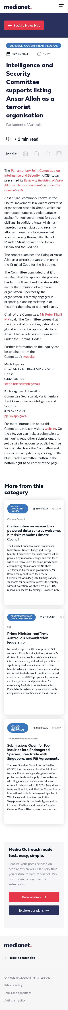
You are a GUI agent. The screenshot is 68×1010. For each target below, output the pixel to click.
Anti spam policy (15, 1000)
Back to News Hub (26, 25)
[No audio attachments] (48, 154)
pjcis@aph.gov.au (16, 415)
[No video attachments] (59, 154)
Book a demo (31, 897)
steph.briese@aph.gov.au (22, 383)
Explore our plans (31, 910)
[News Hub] (18, 6)
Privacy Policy (13, 985)
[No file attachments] (37, 154)
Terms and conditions (17, 993)
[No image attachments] (25, 154)
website (29, 356)
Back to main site (22, 958)
